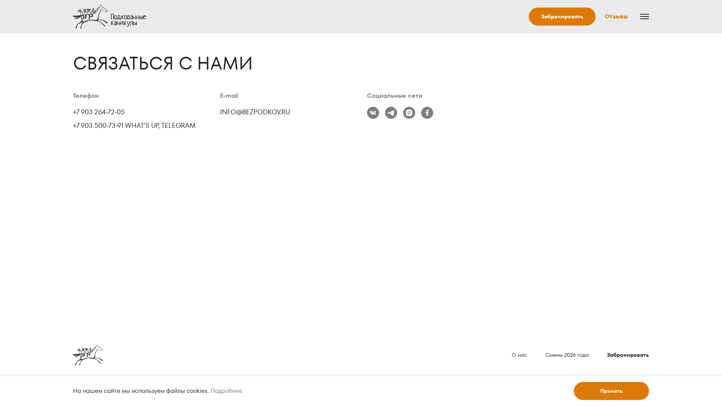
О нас (519, 355)
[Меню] (643, 16)
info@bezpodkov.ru (255, 112)
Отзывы (616, 16)
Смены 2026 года (567, 355)
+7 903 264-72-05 (98, 112)
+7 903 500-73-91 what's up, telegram (134, 125)
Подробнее (226, 390)
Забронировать (562, 16)
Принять (611, 391)
